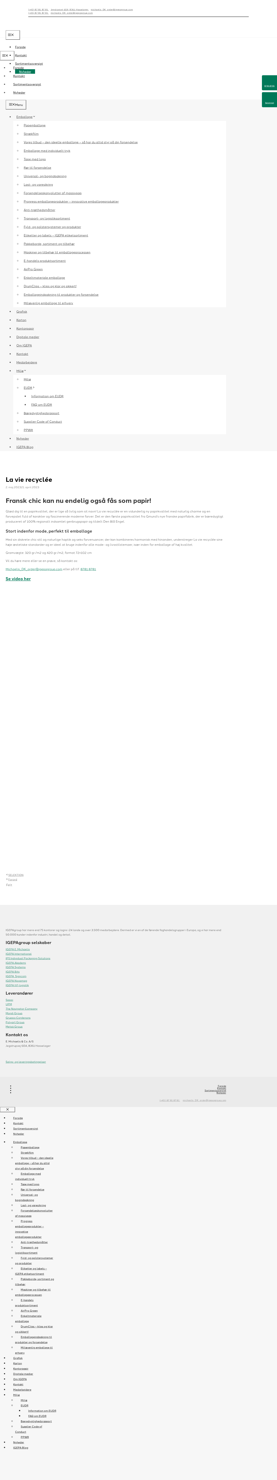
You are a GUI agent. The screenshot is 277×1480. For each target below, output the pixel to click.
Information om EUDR (47, 396)
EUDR (28, 387)
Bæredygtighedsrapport (41, 413)
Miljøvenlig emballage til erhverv (48, 303)
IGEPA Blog (24, 447)
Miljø (20, 371)
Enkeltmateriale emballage (44, 277)
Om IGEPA (24, 345)
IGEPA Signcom (16, 976)
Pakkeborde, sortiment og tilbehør (49, 244)
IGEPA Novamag (16, 980)
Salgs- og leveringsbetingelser (26, 1061)
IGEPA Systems (16, 967)
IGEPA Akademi (16, 963)
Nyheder (19, 92)
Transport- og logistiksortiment (47, 218)
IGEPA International (19, 954)
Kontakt (21, 55)
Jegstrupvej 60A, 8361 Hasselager (70, 9)
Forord (12, 879)
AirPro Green (33, 269)
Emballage (24, 117)
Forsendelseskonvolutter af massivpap (53, 193)
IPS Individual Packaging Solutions (28, 958)
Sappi (9, 1000)
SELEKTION (16, 875)
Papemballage (35, 125)
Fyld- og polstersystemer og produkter (52, 227)
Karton (21, 320)
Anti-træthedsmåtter (39, 210)
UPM (9, 1004)
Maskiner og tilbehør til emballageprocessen (57, 252)
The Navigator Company (21, 1008)
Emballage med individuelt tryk (47, 150)
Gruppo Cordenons (18, 1017)
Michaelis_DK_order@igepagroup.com (34, 569)
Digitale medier (27, 337)
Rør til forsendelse (37, 167)
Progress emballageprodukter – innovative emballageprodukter (71, 201)
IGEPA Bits (13, 971)
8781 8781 (88, 569)
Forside (18, 67)
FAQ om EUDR (41, 404)
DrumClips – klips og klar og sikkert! (50, 286)
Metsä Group (14, 1026)
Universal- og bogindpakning (45, 176)
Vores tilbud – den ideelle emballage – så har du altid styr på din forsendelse (81, 142)
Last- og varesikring (38, 184)
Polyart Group (15, 1022)
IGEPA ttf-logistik (17, 985)
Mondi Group (14, 1013)
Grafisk (21, 311)
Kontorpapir (25, 328)
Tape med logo (35, 159)
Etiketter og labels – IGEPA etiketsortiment (56, 235)
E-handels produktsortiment (45, 260)
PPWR (28, 430)
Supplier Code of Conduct (43, 421)
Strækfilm (31, 134)
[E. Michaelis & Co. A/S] (25, 48)
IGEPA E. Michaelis (18, 949)
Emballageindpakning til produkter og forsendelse (61, 294)
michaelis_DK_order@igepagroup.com (112, 9)
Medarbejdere (26, 362)
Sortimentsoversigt (27, 84)
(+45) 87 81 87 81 (38, 9)
